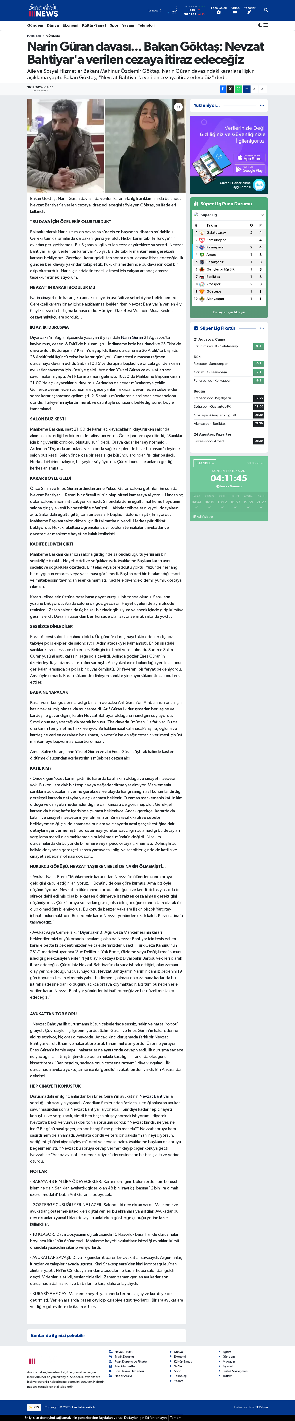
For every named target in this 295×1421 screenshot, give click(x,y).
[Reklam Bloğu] (229, 154)
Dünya (53, 25)
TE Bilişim (261, 1407)
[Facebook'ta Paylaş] (223, 89)
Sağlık (178, 1366)
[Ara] (266, 10)
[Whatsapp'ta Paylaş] (238, 89)
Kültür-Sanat (94, 25)
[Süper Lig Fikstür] (262, 328)
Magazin (229, 1361)
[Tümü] (262, 105)
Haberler (34, 35)
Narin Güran (132, 337)
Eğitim (227, 1351)
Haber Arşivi (123, 1376)
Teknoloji (146, 25)
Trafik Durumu (124, 1356)
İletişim (227, 1376)
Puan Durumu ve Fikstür (131, 1361)
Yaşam (128, 25)
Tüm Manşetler (125, 1366)
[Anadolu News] (43, 10)
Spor (114, 25)
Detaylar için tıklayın (229, 312)
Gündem (35, 25)
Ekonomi (70, 25)
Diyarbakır (89, 932)
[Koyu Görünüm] (260, 25)
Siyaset (228, 1366)
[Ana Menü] (265, 25)
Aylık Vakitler (205, 516)
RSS (36, 1407)
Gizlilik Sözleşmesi (235, 1371)
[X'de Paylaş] (230, 89)
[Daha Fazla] (247, 89)
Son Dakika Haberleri (129, 1371)
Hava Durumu (124, 1351)
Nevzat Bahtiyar (154, 1096)
